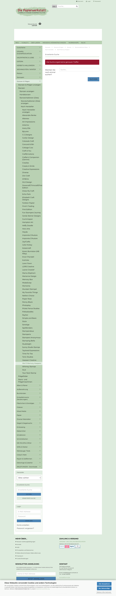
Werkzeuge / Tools (23, 451)
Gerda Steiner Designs (31, 216)
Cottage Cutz (27, 148)
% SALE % (25, 43)
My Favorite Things (30, 292)
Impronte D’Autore (30, 238)
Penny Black (27, 302)
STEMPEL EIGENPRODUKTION (24, 52)
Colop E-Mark (22, 455)
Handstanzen (25, 95)
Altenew (25, 119)
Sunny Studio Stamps (31, 347)
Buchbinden (21, 393)
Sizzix (24, 321)
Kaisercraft (26, 248)
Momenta (26, 286)
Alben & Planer (22, 385)
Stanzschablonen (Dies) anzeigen (30, 102)
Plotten (19, 73)
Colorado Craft (28, 141)
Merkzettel (97, 1)
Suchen (93, 79)
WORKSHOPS (74, 43)
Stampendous (28, 331)
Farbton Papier (28, 203)
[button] (80, 1)
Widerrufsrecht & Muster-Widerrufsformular (29, 553)
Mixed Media (21, 411)
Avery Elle (26, 128)
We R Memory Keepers (31, 363)
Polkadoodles (27, 312)
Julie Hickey (27, 245)
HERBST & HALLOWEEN (25, 65)
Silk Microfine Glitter (24, 443)
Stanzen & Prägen (23, 81)
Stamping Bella (28, 341)
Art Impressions (28, 122)
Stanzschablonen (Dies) (29, 98)
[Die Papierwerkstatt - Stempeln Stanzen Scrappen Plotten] (32, 12)
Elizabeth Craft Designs (28, 198)
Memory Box (27, 279)
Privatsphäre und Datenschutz (25, 550)
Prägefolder (23, 376)
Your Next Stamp (29, 373)
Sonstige (25, 325)
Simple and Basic (29, 318)
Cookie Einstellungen (22, 558)
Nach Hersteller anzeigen (28, 111)
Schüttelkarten (22, 439)
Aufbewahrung (22, 389)
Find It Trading (28, 206)
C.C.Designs (27, 135)
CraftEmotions (28, 154)
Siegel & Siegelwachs (24, 423)
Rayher (25, 315)
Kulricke (25, 260)
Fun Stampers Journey (31, 213)
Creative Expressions (30, 169)
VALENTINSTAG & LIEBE (25, 57)
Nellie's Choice (28, 296)
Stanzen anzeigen (27, 91)
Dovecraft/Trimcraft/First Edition (32, 186)
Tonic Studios (27, 357)
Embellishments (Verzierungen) (23, 398)
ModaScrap (26, 283)
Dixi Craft (26, 176)
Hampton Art (27, 222)
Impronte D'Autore (30, 235)
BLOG (83, 43)
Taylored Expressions (30, 350)
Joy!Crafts (26, 242)
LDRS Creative (28, 267)
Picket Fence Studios (30, 308)
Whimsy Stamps (29, 367)
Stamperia (26, 334)
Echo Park (26, 194)
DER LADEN (35, 43)
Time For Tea (27, 354)
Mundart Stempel (29, 289)
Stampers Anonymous (31, 338)
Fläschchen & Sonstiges (25, 403)
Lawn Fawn (27, 263)
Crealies (25, 163)
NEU (17, 43)
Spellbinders (27, 328)
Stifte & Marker (22, 447)
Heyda (25, 232)
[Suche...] (77, 6)
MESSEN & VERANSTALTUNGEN (54, 43)
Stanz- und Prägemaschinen (25, 381)
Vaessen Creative (29, 360)
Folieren (20, 407)
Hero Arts (26, 229)
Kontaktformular (64, 577)
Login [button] (89, 1)
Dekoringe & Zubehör (25, 463)
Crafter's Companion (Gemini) (30, 158)
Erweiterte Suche (28, 498)
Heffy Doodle (27, 226)
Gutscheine (21, 47)
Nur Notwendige (104, 588)
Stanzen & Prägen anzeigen (29, 85)
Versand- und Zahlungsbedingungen (72, 541)
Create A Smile (28, 166)
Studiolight (26, 344)
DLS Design (27, 182)
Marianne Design (29, 276)
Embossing (21, 427)
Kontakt (19, 544)
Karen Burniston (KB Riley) (30, 252)
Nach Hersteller (27, 107)
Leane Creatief (28, 270)
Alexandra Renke (29, 115)
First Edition (27, 209)
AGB (18, 547)
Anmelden (29, 520)
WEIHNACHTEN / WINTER (26, 69)
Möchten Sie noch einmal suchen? (50, 72)
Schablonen (21, 435)
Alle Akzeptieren (104, 584)
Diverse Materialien (24, 419)
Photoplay (26, 305)
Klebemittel (21, 431)
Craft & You (26, 151)
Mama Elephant (28, 273)
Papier (19, 415)
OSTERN (20, 61)
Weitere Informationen (104, 592)
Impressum (20, 556)
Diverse (25, 172)
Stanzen (21, 88)
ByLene (25, 131)
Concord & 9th (28, 144)
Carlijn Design (28, 138)
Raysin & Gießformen (24, 459)
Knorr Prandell (28, 257)
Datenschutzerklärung (42, 589)
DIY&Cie (25, 179)
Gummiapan (27, 219)
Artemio (25, 125)
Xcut (24, 370)
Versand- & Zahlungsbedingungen (26, 541)
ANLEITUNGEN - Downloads (27, 467)
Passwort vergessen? (25, 528)
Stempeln (20, 77)
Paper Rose (27, 299)
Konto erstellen (23, 525)
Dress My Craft (28, 191)
